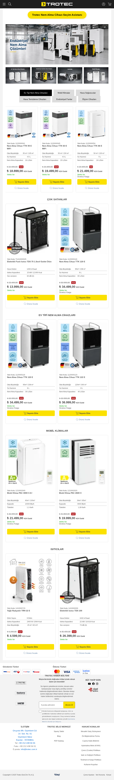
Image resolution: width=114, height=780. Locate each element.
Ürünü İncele (23, 187)
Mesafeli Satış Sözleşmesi (91, 731)
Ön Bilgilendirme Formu (91, 736)
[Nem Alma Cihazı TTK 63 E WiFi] (21, 123)
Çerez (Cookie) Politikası (90, 750)
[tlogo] (57, 774)
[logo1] (93, 689)
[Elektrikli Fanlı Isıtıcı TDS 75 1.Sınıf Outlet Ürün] (31, 230)
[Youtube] (89, 683)
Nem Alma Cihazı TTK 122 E (72, 377)
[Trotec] (21, 703)
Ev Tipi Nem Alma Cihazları (36, 92)
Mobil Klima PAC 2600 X (70, 492)
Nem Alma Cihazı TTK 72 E (89, 145)
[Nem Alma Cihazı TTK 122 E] (83, 346)
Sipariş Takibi (59, 731)
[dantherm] (21, 682)
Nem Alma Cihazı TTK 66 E (54, 145)
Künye (108, 774)
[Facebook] (93, 683)
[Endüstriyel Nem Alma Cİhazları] (44, 75)
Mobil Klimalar (64, 92)
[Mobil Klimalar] (96, 75)
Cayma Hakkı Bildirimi (90, 740)
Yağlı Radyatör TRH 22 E (18, 610)
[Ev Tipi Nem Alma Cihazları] (18, 75)
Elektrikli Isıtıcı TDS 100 (71, 610)
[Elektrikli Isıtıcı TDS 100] (83, 579)
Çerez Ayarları (89, 774)
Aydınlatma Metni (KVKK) (90, 745)
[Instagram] (97, 683)
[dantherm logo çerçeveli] (21, 692)
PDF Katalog (59, 740)
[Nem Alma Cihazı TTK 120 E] (83, 230)
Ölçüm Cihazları (89, 99)
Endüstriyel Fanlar (64, 99)
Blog (59, 736)
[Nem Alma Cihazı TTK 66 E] (56, 123)
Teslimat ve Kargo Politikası (90, 759)
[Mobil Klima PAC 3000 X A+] (31, 461)
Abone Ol (69, 704)
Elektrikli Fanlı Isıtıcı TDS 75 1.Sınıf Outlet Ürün (29, 261)
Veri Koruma (100, 774)
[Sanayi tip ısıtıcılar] (57, 44)
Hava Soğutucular (88, 92)
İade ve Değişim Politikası (91, 755)
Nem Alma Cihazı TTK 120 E (72, 261)
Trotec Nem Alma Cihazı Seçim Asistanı (57, 14)
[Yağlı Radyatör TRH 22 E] (30, 579)
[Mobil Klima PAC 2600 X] (83, 461)
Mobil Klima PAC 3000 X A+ (19, 492)
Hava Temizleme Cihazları (34, 99)
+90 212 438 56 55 (26, 742)
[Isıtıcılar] (70, 75)
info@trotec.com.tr (29, 749)
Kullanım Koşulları (91, 764)
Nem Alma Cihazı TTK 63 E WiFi (19, 146)
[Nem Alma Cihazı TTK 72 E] (92, 123)
